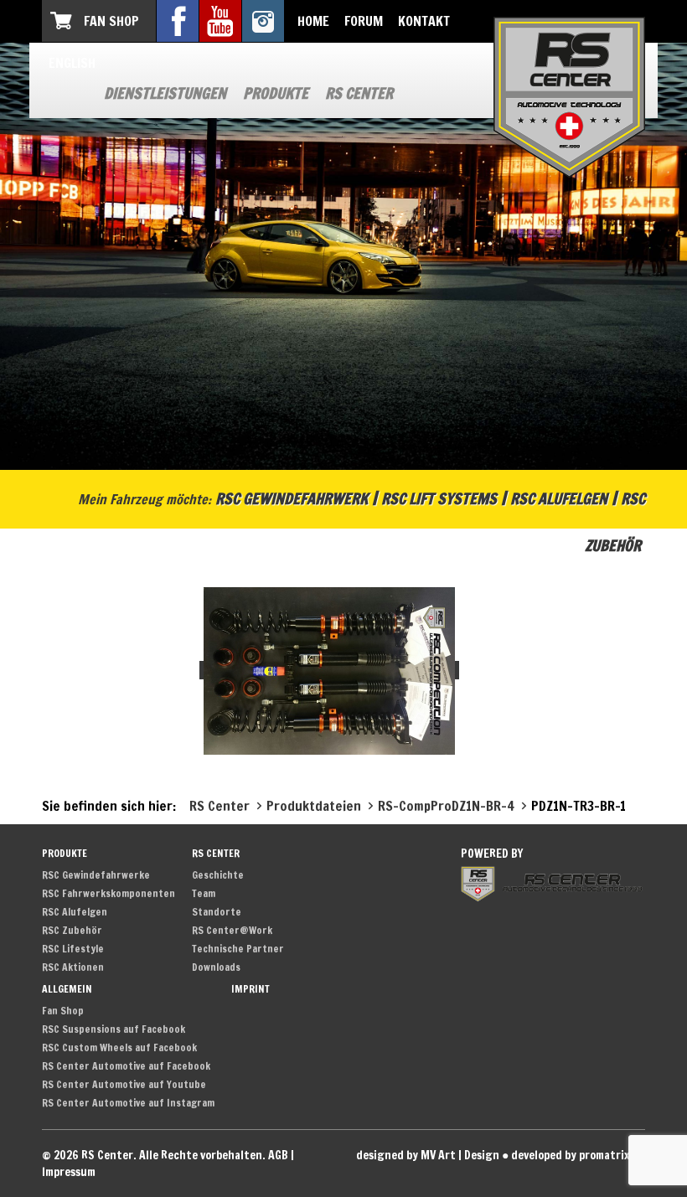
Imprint (250, 989)
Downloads (216, 967)
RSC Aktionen (73, 967)
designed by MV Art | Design (427, 1155)
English (72, 63)
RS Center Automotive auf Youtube (124, 1084)
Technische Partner (238, 949)
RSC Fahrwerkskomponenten (108, 893)
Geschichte (218, 875)
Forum (363, 21)
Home (313, 21)
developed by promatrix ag (578, 1155)
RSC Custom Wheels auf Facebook (119, 1047)
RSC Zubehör (72, 930)
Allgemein (67, 989)
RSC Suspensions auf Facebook (113, 1029)
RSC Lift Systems (439, 498)
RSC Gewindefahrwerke (96, 875)
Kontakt (424, 21)
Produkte (275, 93)
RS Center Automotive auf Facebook (126, 1066)
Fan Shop (111, 21)
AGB (278, 1155)
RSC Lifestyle (73, 949)
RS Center (359, 93)
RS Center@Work (232, 930)
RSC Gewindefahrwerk (291, 498)
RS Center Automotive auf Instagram (128, 1103)
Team (203, 893)
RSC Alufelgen (558, 498)
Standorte (216, 912)
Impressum (69, 1171)
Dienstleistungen (165, 93)
